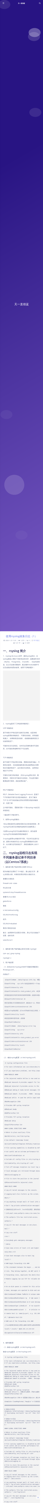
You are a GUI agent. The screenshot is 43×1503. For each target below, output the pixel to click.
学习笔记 (37, 640)
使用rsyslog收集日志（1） (21, 636)
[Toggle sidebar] (3, 3)
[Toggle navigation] (39, 3)
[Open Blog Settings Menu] (38, 1497)
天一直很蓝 (21, 3)
